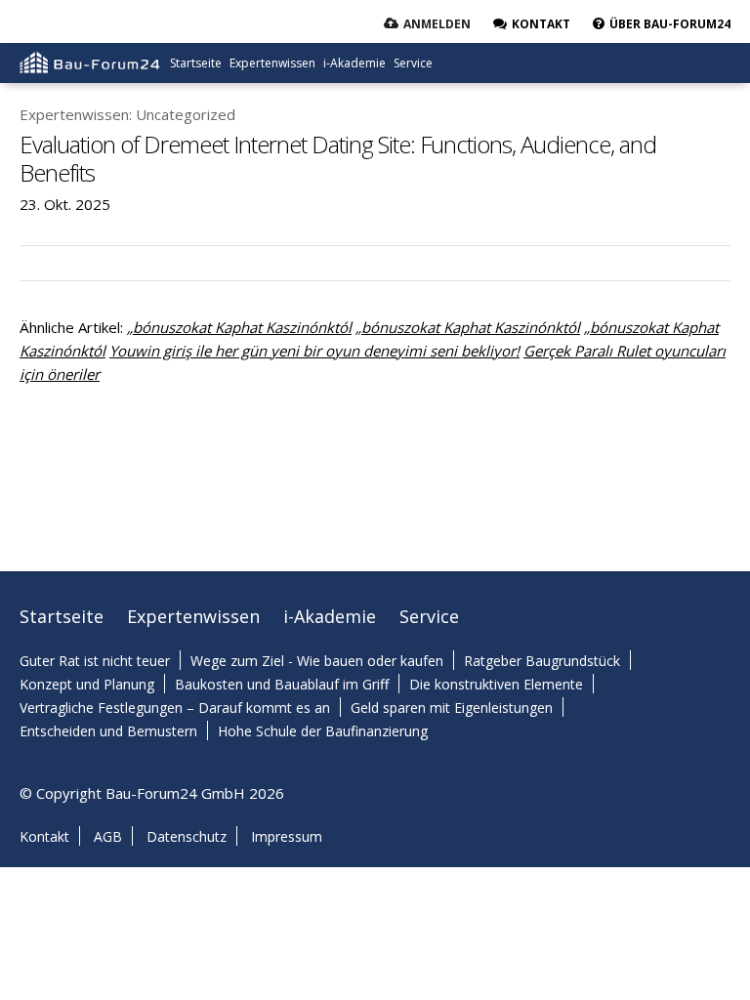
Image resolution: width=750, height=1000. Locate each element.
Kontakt (44, 836)
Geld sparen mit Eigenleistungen (452, 707)
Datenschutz (186, 836)
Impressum (286, 836)
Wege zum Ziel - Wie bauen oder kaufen (316, 660)
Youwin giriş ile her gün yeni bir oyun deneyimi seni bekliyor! (314, 350)
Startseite (196, 63)
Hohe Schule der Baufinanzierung (323, 731)
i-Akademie (354, 63)
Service (413, 63)
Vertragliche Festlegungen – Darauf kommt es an (175, 707)
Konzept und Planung (87, 684)
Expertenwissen (272, 63)
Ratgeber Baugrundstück (542, 660)
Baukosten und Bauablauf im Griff (282, 684)
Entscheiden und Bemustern (108, 731)
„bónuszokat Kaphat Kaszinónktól (239, 327)
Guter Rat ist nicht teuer (95, 660)
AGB (108, 836)
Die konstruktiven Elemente (496, 684)
